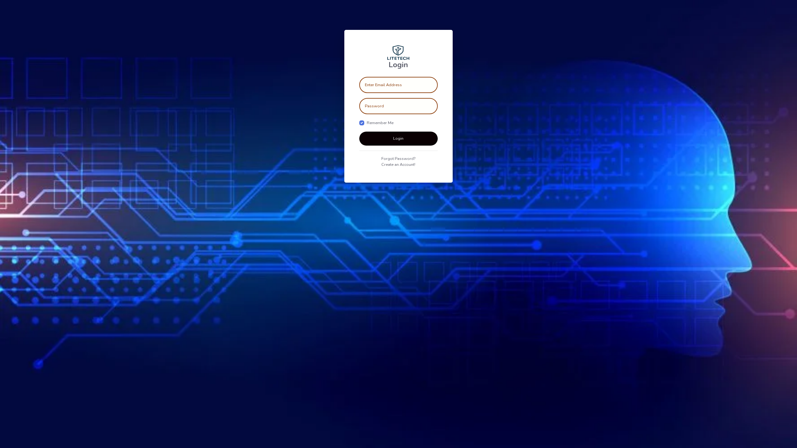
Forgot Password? (398, 158)
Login (398, 138)
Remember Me (380, 123)
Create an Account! (398, 164)
